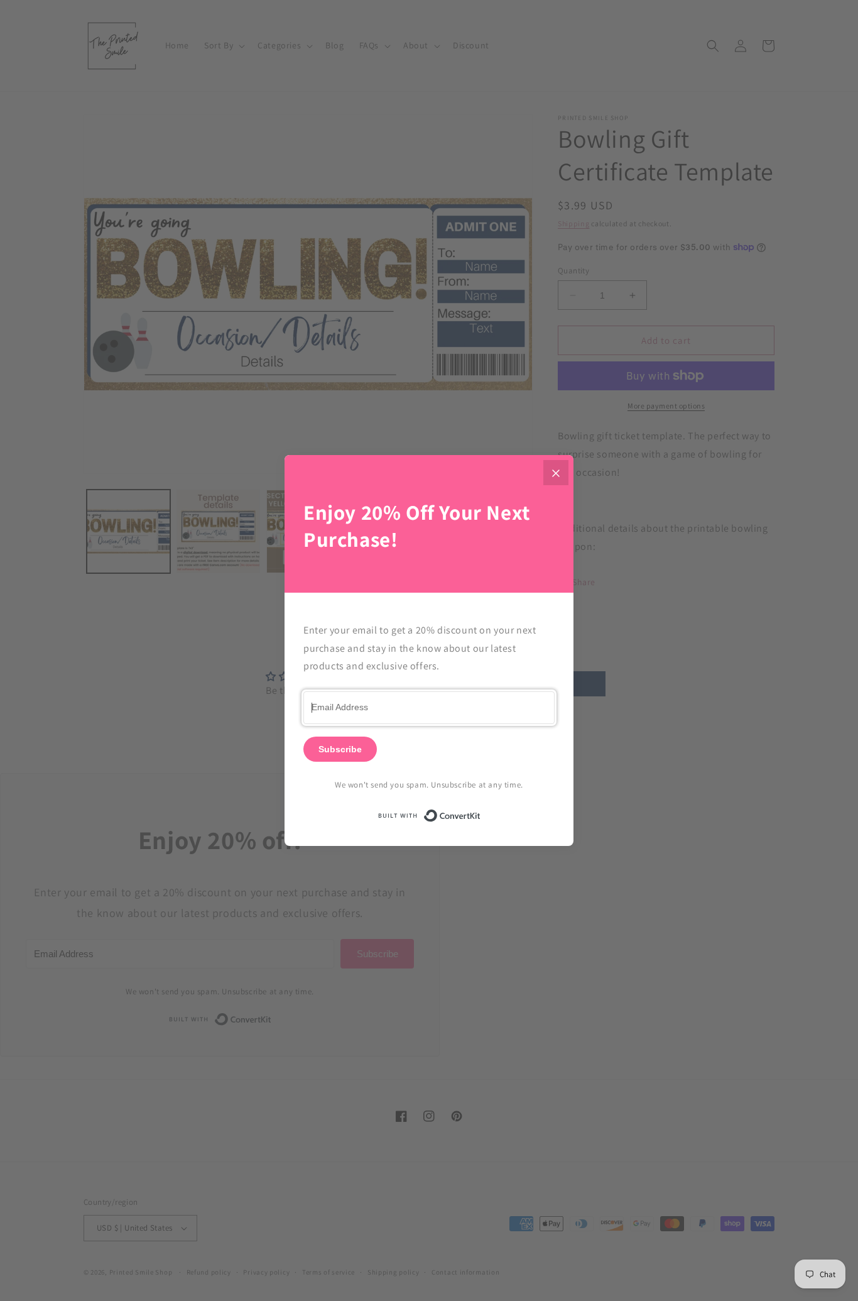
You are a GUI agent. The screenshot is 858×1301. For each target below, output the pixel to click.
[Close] (555, 472)
